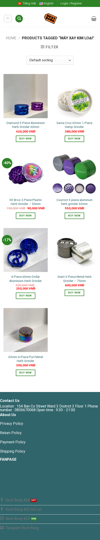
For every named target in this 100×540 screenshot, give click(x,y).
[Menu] (8, 18)
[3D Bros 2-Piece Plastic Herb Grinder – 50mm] (25, 173)
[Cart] (94, 18)
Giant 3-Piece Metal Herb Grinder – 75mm (74, 279)
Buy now (25, 138)
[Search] (19, 18)
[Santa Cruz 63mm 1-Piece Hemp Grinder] (74, 96)
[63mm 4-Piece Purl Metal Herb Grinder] (25, 330)
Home (11, 38)
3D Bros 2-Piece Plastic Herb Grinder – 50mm (25, 202)
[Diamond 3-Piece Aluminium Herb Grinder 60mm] (25, 96)
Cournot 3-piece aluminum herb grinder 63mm (75, 202)
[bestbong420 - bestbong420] (57, 18)
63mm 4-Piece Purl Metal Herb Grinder (25, 359)
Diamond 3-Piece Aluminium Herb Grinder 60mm (26, 125)
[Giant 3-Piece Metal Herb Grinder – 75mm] (74, 250)
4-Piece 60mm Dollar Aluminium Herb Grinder (25, 279)
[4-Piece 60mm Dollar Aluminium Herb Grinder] (25, 250)
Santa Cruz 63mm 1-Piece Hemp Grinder (74, 125)
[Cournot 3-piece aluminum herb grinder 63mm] (74, 173)
